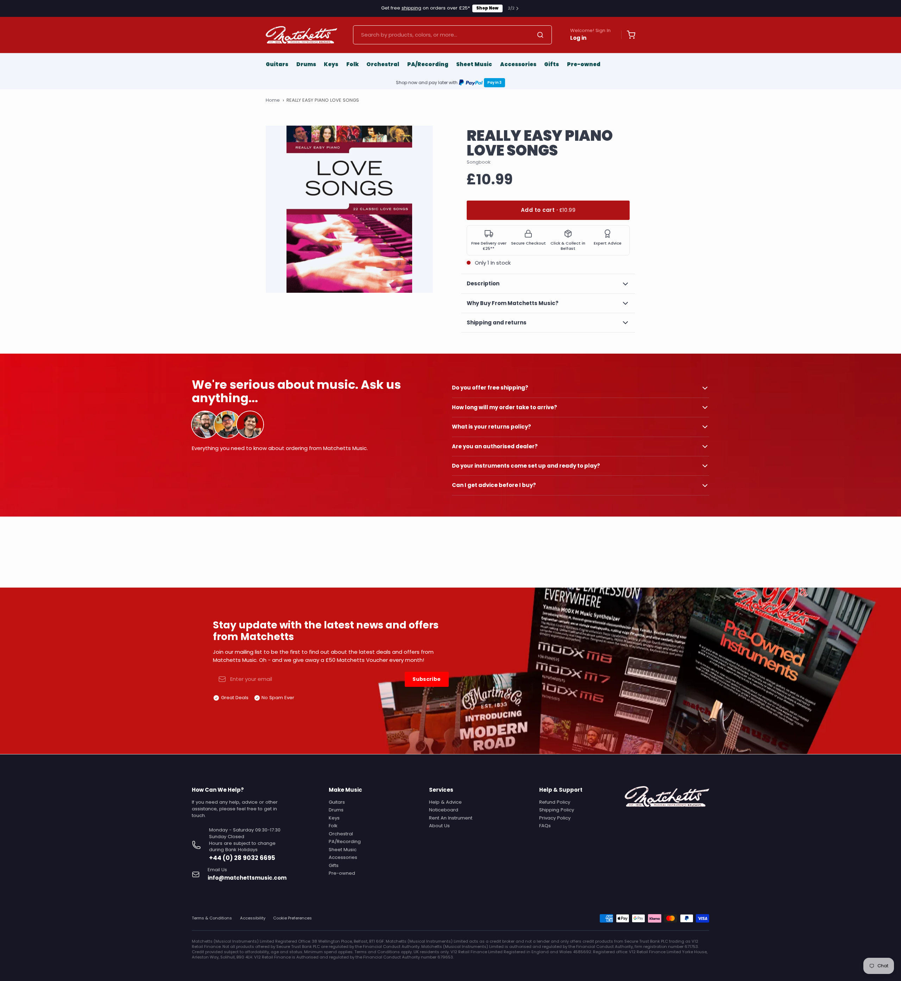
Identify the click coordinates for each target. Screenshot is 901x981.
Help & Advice (445, 802)
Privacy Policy (555, 818)
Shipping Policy (556, 809)
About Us (439, 825)
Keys (331, 64)
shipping (411, 8)
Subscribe (426, 679)
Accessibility (252, 918)
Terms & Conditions (212, 918)
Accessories (518, 64)
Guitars (277, 64)
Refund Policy (554, 802)
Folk (352, 64)
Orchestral (382, 64)
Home (273, 100)
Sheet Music (474, 64)
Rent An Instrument (450, 818)
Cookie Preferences (292, 918)
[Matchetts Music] (301, 35)
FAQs (545, 825)
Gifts (551, 64)
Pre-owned (583, 64)
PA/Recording (427, 64)
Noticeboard (443, 809)
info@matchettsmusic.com (247, 877)
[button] (548, 210)
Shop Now (487, 8)
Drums (306, 64)
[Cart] (628, 35)
